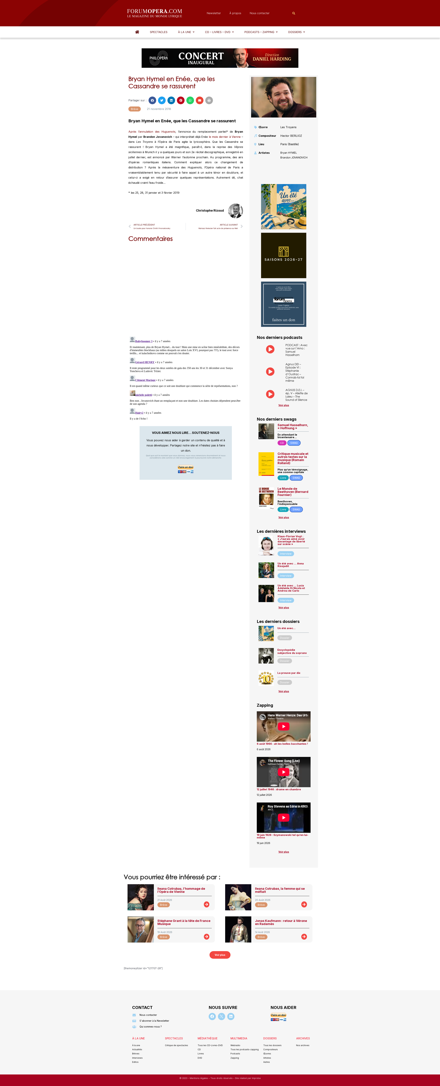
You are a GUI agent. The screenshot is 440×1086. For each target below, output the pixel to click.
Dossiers (295, 32)
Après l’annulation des (151, 131)
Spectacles (158, 32)
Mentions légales (199, 1078)
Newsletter (214, 13)
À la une (184, 32)
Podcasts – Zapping (259, 32)
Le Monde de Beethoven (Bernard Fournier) (293, 492)
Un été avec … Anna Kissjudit (291, 565)
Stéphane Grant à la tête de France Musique (183, 922)
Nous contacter (260, 13)
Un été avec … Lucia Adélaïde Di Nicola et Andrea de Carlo (291, 588)
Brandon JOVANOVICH (293, 157)
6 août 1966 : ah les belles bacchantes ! (282, 743)
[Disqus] (185, 289)
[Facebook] (212, 1016)
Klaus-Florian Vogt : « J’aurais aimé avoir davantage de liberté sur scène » (291, 540)
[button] (186, 32)
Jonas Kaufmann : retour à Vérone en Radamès (281, 922)
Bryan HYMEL (288, 152)
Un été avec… (286, 628)
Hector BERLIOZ (291, 135)
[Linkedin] (230, 1016)
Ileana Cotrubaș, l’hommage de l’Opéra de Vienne (181, 890)
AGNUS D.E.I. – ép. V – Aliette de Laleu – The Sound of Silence (296, 395)
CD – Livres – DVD (217, 32)
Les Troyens (288, 127)
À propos (235, 13)
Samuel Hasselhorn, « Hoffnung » (293, 426)
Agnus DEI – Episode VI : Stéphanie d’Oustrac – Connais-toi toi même (294, 372)
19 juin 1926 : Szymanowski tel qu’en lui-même (282, 836)
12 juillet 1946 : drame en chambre (279, 789)
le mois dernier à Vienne (225, 136)
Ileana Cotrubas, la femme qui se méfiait (280, 890)
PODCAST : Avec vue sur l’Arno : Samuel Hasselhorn (296, 350)
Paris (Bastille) (289, 144)
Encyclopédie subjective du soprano (292, 651)
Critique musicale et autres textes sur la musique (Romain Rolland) (293, 458)
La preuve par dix (288, 673)
